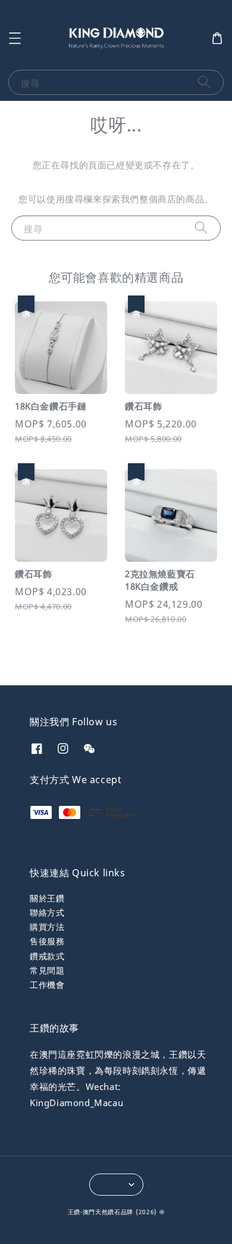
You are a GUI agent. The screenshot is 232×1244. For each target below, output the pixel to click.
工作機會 (47, 984)
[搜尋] (204, 82)
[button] (15, 38)
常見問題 (47, 970)
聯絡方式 (47, 912)
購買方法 (47, 926)
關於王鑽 (47, 898)
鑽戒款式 (47, 956)
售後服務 (47, 941)
